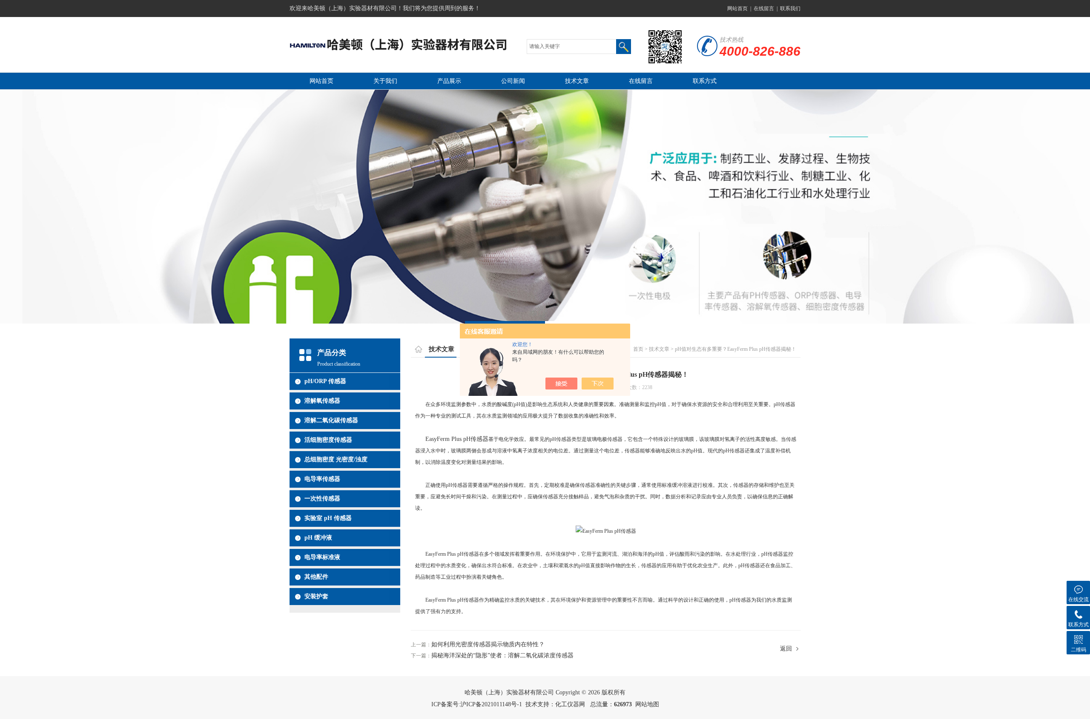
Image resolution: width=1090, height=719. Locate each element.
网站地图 (647, 704)
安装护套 (316, 596)
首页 (638, 349)
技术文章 (577, 81)
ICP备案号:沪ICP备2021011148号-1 (476, 704)
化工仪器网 (570, 704)
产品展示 (449, 81)
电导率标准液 (322, 557)
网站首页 (737, 8)
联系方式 (705, 81)
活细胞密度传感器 (328, 440)
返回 (786, 648)
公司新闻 (513, 81)
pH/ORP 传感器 (325, 381)
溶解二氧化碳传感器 (331, 420)
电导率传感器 (322, 479)
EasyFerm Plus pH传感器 (456, 439)
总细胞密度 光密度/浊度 (335, 459)
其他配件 (316, 577)
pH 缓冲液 (318, 537)
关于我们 (385, 81)
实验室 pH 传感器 (328, 518)
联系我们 (790, 8)
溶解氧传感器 (322, 401)
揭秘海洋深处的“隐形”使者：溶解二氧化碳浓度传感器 (502, 655)
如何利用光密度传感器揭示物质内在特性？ (488, 644)
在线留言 (764, 8)
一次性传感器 (322, 498)
